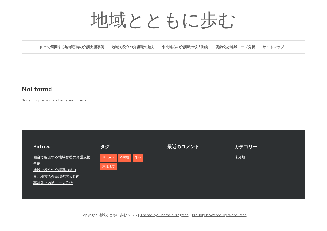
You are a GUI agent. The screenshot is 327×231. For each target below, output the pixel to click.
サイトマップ (273, 47)
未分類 (240, 157)
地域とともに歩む (163, 19)
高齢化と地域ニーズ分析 (235, 47)
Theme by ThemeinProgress (164, 215)
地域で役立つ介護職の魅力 (133, 47)
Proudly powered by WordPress (219, 215)
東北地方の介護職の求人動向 (185, 47)
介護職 (124, 157)
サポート (108, 157)
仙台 (138, 157)
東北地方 (108, 166)
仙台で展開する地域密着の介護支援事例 (72, 47)
